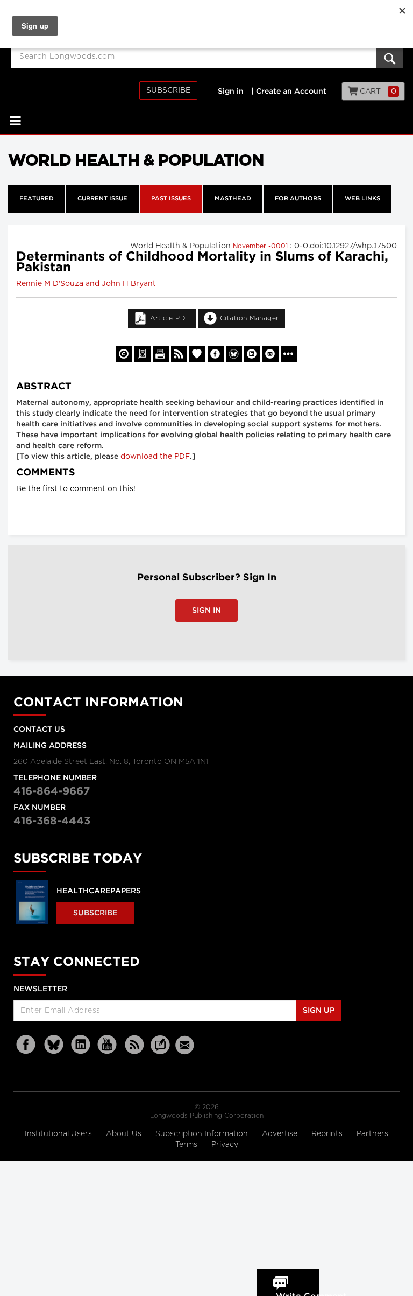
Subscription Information (201, 1134)
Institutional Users (59, 1134)
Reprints (328, 1134)
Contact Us (39, 729)
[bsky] (54, 1045)
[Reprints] (124, 354)
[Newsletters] (186, 1045)
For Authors (298, 198)
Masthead (233, 198)
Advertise (281, 1134)
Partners (372, 1134)
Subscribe (168, 90)
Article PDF (170, 318)
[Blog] (160, 1051)
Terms (187, 1144)
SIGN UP (318, 1010)
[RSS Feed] (134, 1045)
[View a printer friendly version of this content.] (161, 354)
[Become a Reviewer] (142, 354)
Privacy (224, 1144)
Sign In (206, 610)
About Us (125, 1134)
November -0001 (261, 246)
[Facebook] (27, 1045)
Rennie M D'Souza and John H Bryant (86, 284)
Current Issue (102, 198)
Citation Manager (249, 318)
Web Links (362, 198)
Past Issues (171, 198)
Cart (377, 91)
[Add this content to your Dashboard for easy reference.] (197, 354)
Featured (36, 198)
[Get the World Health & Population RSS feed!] (179, 354)
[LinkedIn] (80, 1045)
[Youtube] (107, 1045)
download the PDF (155, 456)
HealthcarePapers (98, 891)
